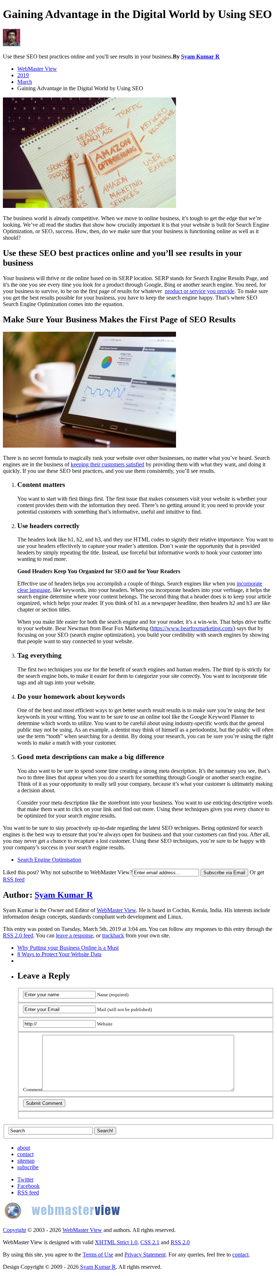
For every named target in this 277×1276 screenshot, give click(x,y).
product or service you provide (199, 291)
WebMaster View (37, 69)
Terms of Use (98, 1254)
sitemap (26, 1161)
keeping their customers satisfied (107, 464)
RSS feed (14, 879)
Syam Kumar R (200, 56)
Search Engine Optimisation (49, 860)
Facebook (28, 1186)
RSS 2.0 (180, 1242)
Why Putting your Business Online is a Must (68, 948)
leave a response (74, 935)
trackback (113, 935)
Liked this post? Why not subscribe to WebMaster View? (67, 872)
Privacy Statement (145, 1254)
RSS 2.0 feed (18, 935)
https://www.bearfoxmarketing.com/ (192, 628)
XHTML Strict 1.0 (116, 1242)
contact (25, 1154)
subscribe (28, 1167)
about (23, 1148)
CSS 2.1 (149, 1242)
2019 (23, 75)
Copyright (14, 1230)
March (24, 82)
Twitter (25, 1179)
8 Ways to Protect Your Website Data (59, 954)
